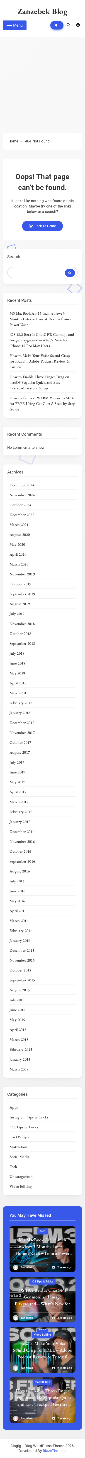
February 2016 (21, 930)
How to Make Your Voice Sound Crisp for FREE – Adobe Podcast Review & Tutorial (40, 361)
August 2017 (20, 752)
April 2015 (18, 1029)
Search (13, 256)
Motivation (18, 1146)
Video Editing (21, 1186)
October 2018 (20, 633)
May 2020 (17, 544)
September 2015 (22, 980)
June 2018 (17, 663)
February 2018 (21, 702)
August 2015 (20, 989)
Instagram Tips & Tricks (29, 1117)
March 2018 (19, 692)
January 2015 (20, 1059)
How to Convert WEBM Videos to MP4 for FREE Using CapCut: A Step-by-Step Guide (42, 403)
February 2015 (21, 1049)
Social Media (19, 1156)
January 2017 (20, 821)
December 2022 (22, 514)
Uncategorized (21, 1176)
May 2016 (17, 900)
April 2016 (18, 910)
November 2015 (22, 960)
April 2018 (18, 683)
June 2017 (17, 772)
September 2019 (22, 593)
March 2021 (19, 524)
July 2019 (17, 613)
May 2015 (17, 1019)
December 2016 (22, 831)
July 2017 (17, 762)
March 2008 (19, 1069)
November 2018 (22, 623)
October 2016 (20, 851)
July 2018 (17, 653)
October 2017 (20, 742)
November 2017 (22, 732)
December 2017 (22, 722)
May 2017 (17, 782)
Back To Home (45, 226)
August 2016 (20, 871)
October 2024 (20, 504)
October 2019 (20, 583)
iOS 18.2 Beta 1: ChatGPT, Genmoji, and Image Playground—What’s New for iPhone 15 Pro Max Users (42, 340)
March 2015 (19, 1039)
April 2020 (18, 554)
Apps (14, 1107)
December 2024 (22, 484)
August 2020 (20, 534)
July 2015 (17, 999)
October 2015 (20, 970)
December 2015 (22, 950)
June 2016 (17, 890)
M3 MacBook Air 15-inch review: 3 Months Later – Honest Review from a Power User (41, 319)
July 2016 (17, 881)
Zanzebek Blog (42, 11)
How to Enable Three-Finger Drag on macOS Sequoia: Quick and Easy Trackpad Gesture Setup (39, 382)
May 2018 (17, 673)
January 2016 (20, 940)
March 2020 (19, 564)
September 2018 (22, 643)
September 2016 (22, 861)
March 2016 (19, 920)
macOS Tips (19, 1136)
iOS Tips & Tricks (24, 1126)
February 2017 (21, 811)
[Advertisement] (42, 88)
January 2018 (20, 712)
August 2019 (20, 603)
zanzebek (27, 1267)
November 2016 (22, 841)
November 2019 (22, 574)
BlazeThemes (54, 1451)
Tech (13, 1166)
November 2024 (22, 494)
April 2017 (18, 791)
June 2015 (17, 1009)
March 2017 (19, 801)
